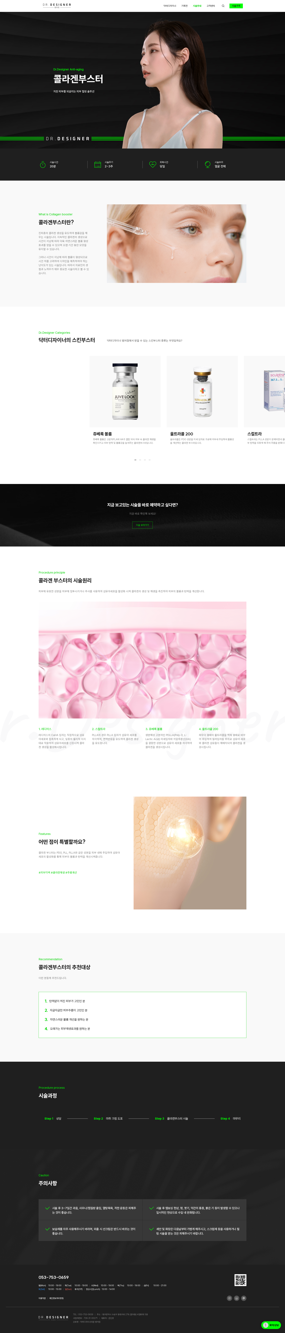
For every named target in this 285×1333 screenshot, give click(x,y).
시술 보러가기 (142, 525)
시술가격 (236, 5)
